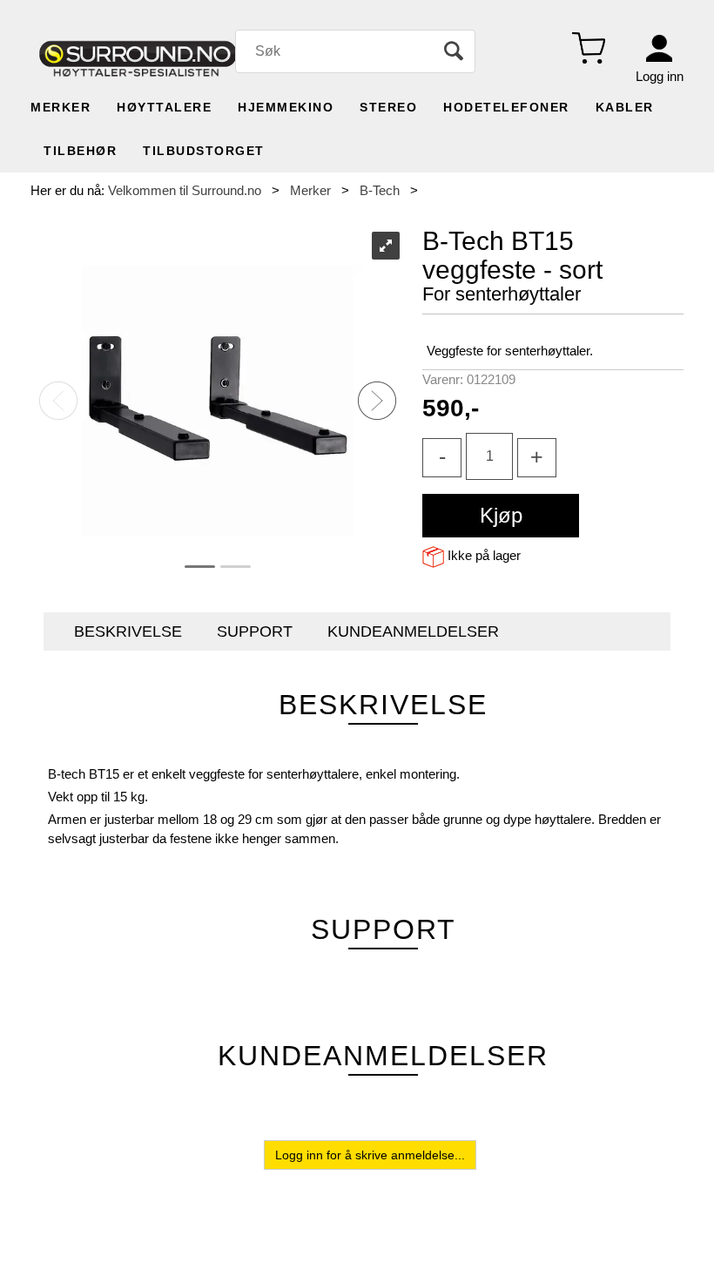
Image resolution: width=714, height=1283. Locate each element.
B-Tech (380, 190)
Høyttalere (164, 107)
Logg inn (660, 76)
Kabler (625, 107)
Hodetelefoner (506, 107)
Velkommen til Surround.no (184, 190)
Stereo (388, 107)
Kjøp (501, 515)
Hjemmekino (285, 107)
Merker (60, 107)
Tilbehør (80, 151)
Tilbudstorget (204, 151)
